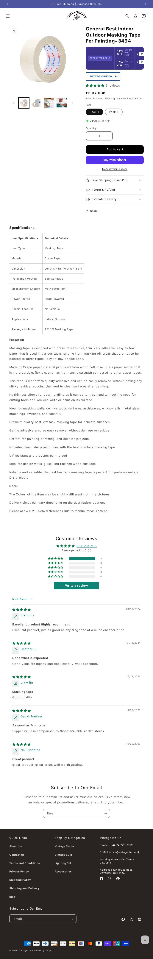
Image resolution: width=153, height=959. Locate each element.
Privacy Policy (19, 871)
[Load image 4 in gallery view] (61, 103)
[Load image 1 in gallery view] (23, 103)
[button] (8, 16)
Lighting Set (63, 863)
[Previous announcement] (7, 4)
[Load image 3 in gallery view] (49, 103)
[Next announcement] (146, 4)
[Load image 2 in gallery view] (36, 103)
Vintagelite (25, 950)
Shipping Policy (20, 879)
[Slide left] (13, 103)
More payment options (114, 169)
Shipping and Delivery (24, 888)
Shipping (110, 98)
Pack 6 (114, 111)
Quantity (91, 128)
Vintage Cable (64, 846)
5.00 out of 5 (86, 546)
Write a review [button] (76, 585)
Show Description (101, 76)
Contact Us (17, 854)
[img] (21, 609)
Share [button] (94, 210)
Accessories (63, 871)
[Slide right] (72, 103)
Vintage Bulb (63, 854)
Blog (12, 896)
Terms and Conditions (24, 863)
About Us (15, 846)
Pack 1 (94, 111)
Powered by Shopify (43, 950)
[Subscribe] (106, 813)
